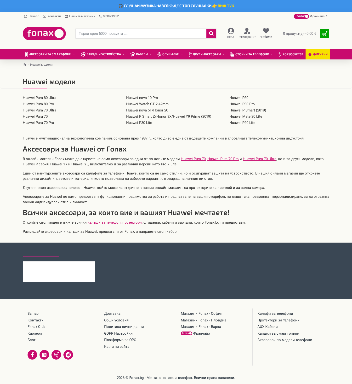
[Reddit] (68, 355)
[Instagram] (44, 355)
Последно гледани (41, 252)
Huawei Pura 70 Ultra (259, 159)
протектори (132, 222)
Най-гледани (76, 252)
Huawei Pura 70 (193, 159)
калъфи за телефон (104, 222)
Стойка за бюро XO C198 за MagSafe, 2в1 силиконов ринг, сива (68, 265)
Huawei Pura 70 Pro (223, 159)
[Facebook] (32, 355)
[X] (56, 355)
